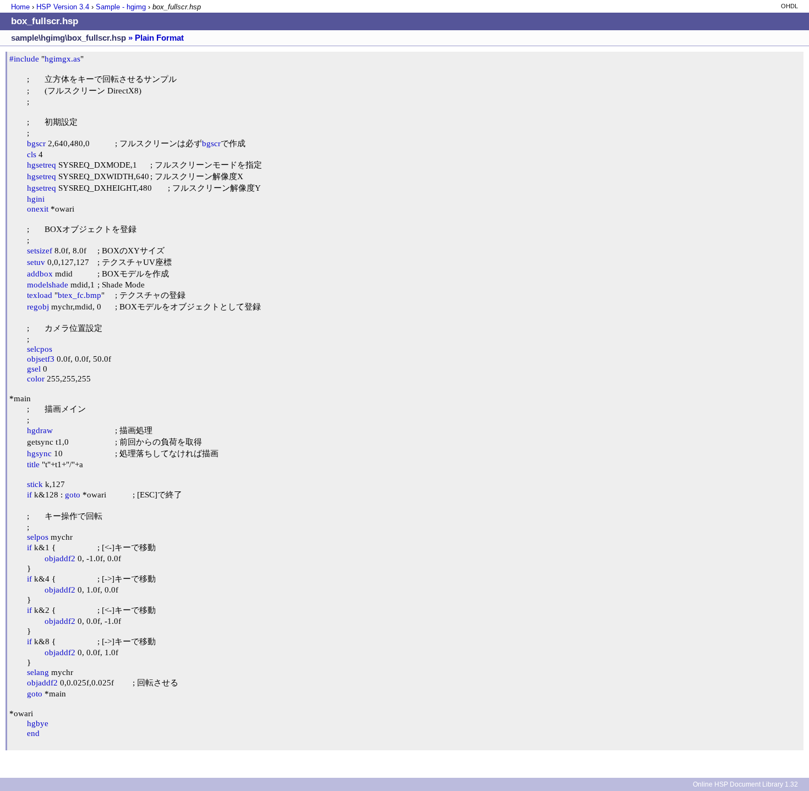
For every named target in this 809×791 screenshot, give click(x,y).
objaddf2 (60, 558)
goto (72, 494)
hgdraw (40, 430)
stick (35, 484)
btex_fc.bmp (79, 295)
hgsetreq (41, 164)
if (29, 494)
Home (20, 7)
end (33, 733)
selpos (37, 536)
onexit (37, 208)
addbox (40, 273)
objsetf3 (40, 358)
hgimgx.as (62, 58)
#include (24, 58)
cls (31, 154)
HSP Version (62, 7)
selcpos (39, 348)
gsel (34, 368)
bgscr (36, 143)
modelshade (47, 284)
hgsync (39, 453)
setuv (36, 262)
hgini (36, 198)
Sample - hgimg (121, 7)
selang (38, 672)
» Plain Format (156, 37)
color (36, 378)
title (33, 464)
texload (39, 295)
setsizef (39, 250)
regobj (38, 306)
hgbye (37, 723)
